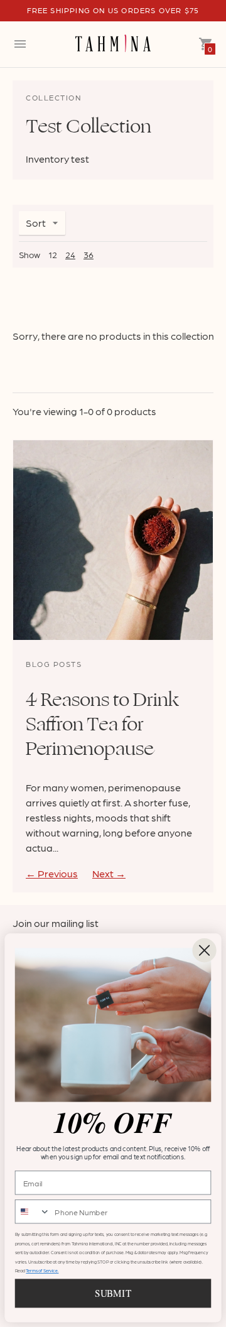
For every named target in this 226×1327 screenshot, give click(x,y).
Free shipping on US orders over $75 (113, 10)
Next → (109, 873)
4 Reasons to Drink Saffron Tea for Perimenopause (102, 724)
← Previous (52, 873)
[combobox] (33, 1211)
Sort (36, 223)
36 (88, 254)
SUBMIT (113, 1293)
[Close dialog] (204, 950)
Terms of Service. (42, 1271)
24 (70, 254)
